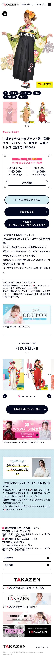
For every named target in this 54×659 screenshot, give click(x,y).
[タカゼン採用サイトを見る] (27, 631)
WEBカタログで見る (29, 200)
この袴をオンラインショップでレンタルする (27, 224)
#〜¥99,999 (10, 97)
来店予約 (26, 4)
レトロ (14, 93)
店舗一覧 (8, 557)
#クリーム (25, 93)
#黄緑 (36, 93)
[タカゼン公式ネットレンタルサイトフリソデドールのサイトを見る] (27, 618)
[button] (51, 49)
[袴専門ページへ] (14, 646)
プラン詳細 (27, 183)
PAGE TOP (40, 647)
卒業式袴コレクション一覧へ (27, 409)
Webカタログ (38, 4)
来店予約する (27, 211)
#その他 (23, 97)
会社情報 (8, 565)
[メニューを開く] (49, 4)
